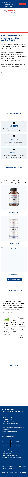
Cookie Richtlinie (21, 472)
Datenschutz (12, 472)
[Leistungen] (14, 136)
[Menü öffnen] (24, 11)
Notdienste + (22, 4)
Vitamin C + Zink (14, 212)
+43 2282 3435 (7, 2)
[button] (4, 335)
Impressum (5, 472)
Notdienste (14, 152)
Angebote (14, 126)
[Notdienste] (14, 149)
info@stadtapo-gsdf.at (7, 4)
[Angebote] (14, 123)
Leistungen (14, 139)
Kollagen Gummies (14, 274)
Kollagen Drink (14, 243)
